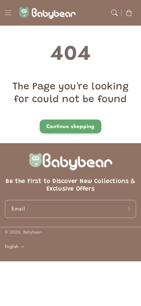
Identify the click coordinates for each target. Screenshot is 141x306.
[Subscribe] (129, 209)
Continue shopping (70, 126)
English (12, 246)
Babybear (32, 232)
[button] (8, 13)
